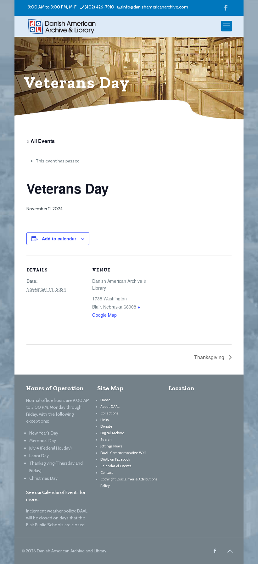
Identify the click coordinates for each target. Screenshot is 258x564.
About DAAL (110, 406)
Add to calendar (59, 238)
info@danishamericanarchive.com (155, 7)
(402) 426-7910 (99, 7)
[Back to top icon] (230, 551)
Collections (109, 413)
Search (106, 439)
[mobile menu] (226, 26)
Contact (106, 472)
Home (105, 400)
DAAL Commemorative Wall (123, 453)
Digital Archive (112, 433)
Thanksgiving (210, 357)
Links (104, 420)
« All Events (40, 141)
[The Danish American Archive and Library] (62, 26)
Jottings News (111, 446)
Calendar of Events (115, 466)
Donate (106, 426)
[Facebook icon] (225, 7)
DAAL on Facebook (115, 459)
